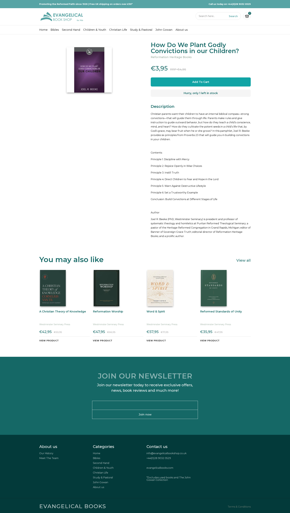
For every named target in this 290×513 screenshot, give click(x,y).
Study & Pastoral (141, 29)
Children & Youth (94, 29)
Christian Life (118, 29)
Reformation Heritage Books (171, 57)
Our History (46, 453)
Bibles (55, 29)
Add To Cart (200, 82)
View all (243, 260)
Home (43, 29)
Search (233, 16)
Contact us (157, 447)
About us (182, 29)
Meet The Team (48, 458)
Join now (145, 414)
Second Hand (71, 29)
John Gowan (163, 29)
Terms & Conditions (239, 507)
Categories (103, 447)
